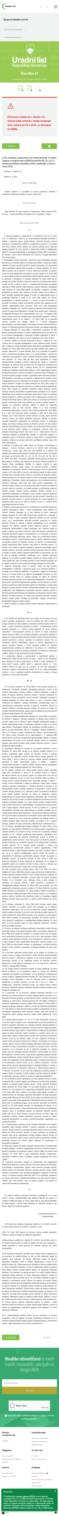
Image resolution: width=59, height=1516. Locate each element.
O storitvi (35, 1456)
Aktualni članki (7, 1473)
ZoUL (19, 120)
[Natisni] (49, 146)
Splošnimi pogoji (29, 1415)
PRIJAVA (29, 1390)
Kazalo (12, 146)
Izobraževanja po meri (39, 1441)
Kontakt (35, 1476)
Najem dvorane (37, 1445)
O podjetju (36, 1473)
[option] (29, 73)
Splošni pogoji (37, 1486)
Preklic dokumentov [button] (13, 37)
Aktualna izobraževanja (40, 1438)
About (43, 1473)
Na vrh (46, 1337)
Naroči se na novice (9, 1476)
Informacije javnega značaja (42, 1479)
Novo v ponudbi (7, 1456)
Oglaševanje (36, 1483)
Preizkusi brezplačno (39, 1459)
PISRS (14, 129)
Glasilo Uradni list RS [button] (13, 29)
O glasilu (5, 1441)
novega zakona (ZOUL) (25, 1496)
